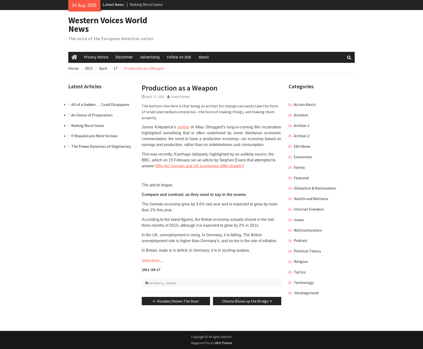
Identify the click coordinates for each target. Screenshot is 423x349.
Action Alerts (305, 104)
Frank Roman (180, 96)
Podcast (300, 240)
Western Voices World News (107, 24)
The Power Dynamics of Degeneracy (101, 146)
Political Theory (307, 250)
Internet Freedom (309, 209)
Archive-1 (157, 283)
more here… (152, 260)
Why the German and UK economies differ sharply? (199, 166)
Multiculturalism (308, 230)
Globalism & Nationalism (315, 188)
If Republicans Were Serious (94, 135)
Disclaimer (124, 57)
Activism (301, 115)
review (183, 127)
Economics (303, 156)
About (204, 57)
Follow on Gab (179, 57)
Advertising (150, 57)
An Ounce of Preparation (92, 115)
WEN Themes (223, 343)
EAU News (302, 146)
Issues (171, 283)
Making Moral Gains (146, 4)
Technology (304, 282)
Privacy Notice (96, 57)
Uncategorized (306, 292)
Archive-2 (301, 135)
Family (299, 167)
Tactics (300, 272)
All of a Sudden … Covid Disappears (100, 104)
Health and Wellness (311, 198)
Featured (301, 177)
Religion (301, 261)
